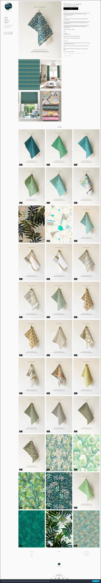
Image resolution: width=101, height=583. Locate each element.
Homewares (86, 555)
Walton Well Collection (80, 53)
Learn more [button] (47, 581)
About (6, 19)
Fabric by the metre (8, 25)
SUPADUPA (59, 575)
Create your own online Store (59, 576)
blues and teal (71, 53)
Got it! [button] (96, 581)
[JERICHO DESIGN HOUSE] (10, 6)
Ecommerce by (59, 574)
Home (6, 17)
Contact (6, 20)
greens (65, 53)
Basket (6, 22)
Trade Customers (8, 26)
